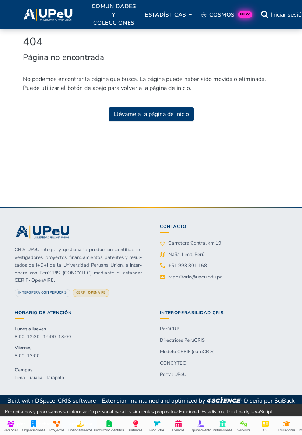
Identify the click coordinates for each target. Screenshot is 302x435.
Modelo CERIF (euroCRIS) (187, 351)
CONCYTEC (173, 363)
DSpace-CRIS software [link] (65, 401)
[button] (48, 14)
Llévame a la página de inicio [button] (151, 114)
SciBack (284, 401)
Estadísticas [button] (165, 14)
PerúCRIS (170, 329)
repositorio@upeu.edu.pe (195, 277)
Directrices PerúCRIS (182, 340)
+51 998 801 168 (187, 265)
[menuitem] (167, 14)
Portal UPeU (173, 374)
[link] (223, 401)
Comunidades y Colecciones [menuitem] (114, 15)
